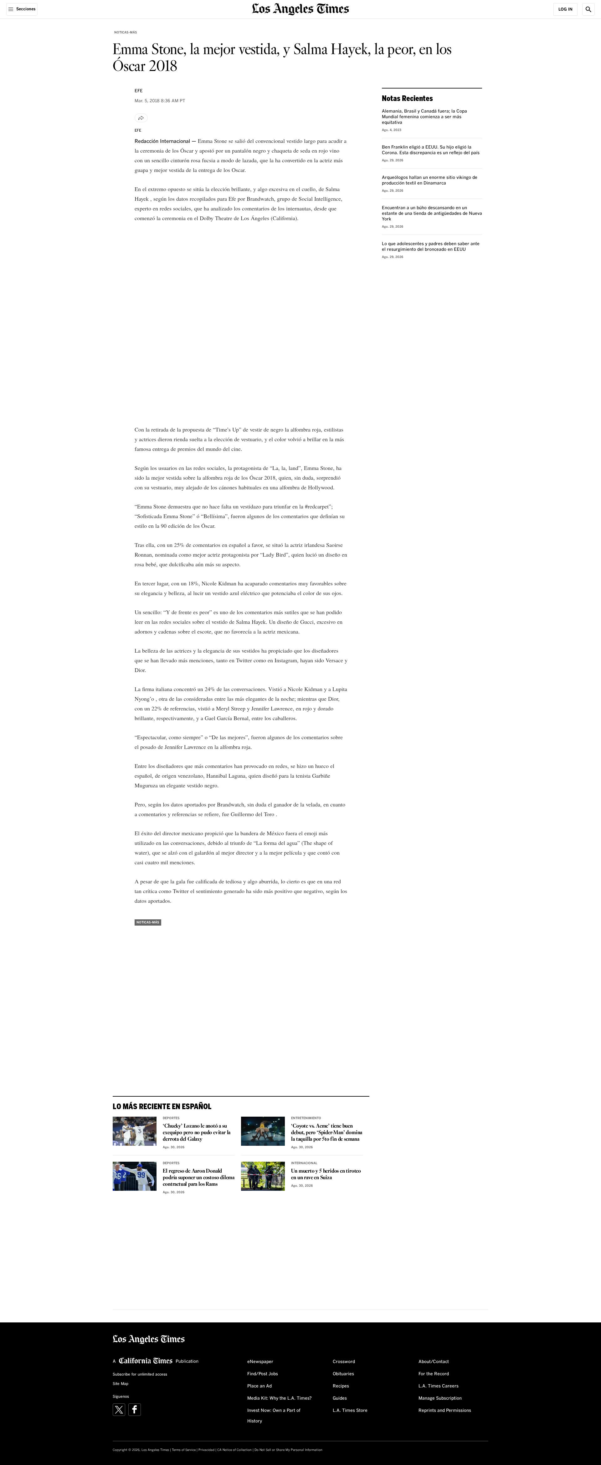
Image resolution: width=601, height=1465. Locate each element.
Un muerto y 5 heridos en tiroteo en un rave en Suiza (326, 1174)
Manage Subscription (440, 1398)
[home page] (300, 8)
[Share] (141, 118)
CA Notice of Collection (234, 1450)
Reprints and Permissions (445, 1410)
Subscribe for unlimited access (140, 1375)
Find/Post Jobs (262, 1374)
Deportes (171, 1118)
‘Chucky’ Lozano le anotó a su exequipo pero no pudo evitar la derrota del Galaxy (196, 1132)
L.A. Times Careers (439, 1386)
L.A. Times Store (350, 1410)
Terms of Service (184, 1450)
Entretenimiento (306, 1118)
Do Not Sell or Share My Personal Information (288, 1450)
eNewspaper (260, 1362)
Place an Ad (259, 1386)
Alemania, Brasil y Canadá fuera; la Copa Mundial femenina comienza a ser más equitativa (424, 117)
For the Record (434, 1374)
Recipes (341, 1386)
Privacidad (206, 1450)
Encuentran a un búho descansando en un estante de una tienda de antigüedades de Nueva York (432, 213)
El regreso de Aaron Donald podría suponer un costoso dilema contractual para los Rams (198, 1177)
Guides (340, 1398)
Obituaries (343, 1374)
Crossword (344, 1362)
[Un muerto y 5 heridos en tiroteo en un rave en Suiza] (263, 1176)
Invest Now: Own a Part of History (273, 1415)
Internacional (304, 1163)
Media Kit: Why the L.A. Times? (279, 1398)
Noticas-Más (125, 32)
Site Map (120, 1384)
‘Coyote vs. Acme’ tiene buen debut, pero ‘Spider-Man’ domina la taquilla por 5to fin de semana (326, 1132)
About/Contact (434, 1362)
